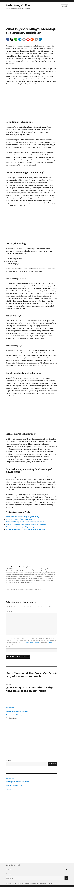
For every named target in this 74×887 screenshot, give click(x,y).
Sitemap (9, 789)
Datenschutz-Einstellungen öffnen (42, 883)
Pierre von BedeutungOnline (14, 589)
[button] (7, 39)
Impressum (10, 708)
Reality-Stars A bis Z (13, 865)
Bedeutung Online (18, 5)
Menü (64, 6)
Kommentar (11, 611)
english (38, 589)
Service (8, 874)
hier (31, 582)
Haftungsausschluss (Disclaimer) (17, 711)
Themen (9, 869)
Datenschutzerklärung (30, 642)
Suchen (8, 761)
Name (8, 647)
